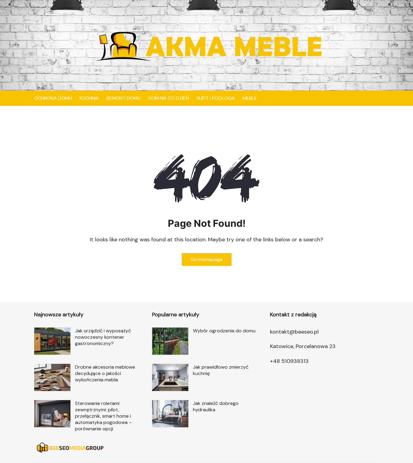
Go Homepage (207, 259)
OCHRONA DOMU (53, 98)
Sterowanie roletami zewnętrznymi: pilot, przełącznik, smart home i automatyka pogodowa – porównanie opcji (103, 416)
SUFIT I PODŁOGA (216, 98)
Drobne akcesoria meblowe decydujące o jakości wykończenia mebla (105, 373)
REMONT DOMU (123, 98)
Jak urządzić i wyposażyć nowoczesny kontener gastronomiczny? (103, 337)
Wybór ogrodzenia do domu (224, 331)
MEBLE (249, 98)
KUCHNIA (89, 98)
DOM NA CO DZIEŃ (168, 98)
